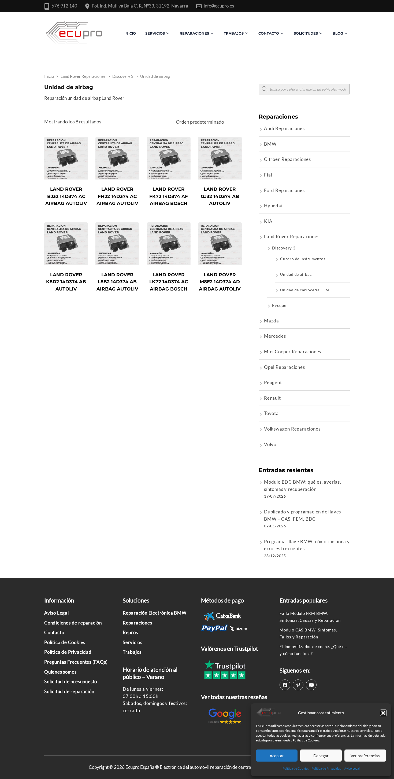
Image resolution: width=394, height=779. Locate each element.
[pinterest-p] (298, 684)
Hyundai (273, 205)
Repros (130, 632)
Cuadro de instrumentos (302, 258)
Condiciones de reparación (73, 623)
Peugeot (273, 382)
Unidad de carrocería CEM (304, 290)
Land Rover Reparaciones (291, 236)
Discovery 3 (284, 247)
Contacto (54, 632)
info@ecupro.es (219, 6)
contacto (268, 33)
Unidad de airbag (296, 274)
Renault (272, 398)
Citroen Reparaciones (287, 159)
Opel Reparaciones (284, 367)
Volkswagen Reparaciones (292, 429)
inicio (130, 33)
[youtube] (311, 684)
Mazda (271, 321)
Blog (338, 33)
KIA (268, 221)
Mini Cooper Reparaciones (292, 351)
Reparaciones (194, 33)
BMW (270, 144)
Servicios (155, 33)
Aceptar (277, 755)
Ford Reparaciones (284, 190)
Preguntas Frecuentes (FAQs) (76, 662)
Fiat (268, 175)
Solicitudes (306, 33)
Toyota (271, 413)
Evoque (279, 305)
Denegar (321, 755)
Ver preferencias (365, 755)
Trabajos (234, 33)
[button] (383, 712)
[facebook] (285, 684)
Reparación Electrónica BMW (155, 613)
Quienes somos (60, 672)
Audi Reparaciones (284, 128)
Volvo (270, 444)
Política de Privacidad (326, 768)
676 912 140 (64, 6)
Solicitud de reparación (69, 691)
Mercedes (275, 336)
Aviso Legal (352, 768)
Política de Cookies (296, 768)
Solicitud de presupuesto (70, 681)
